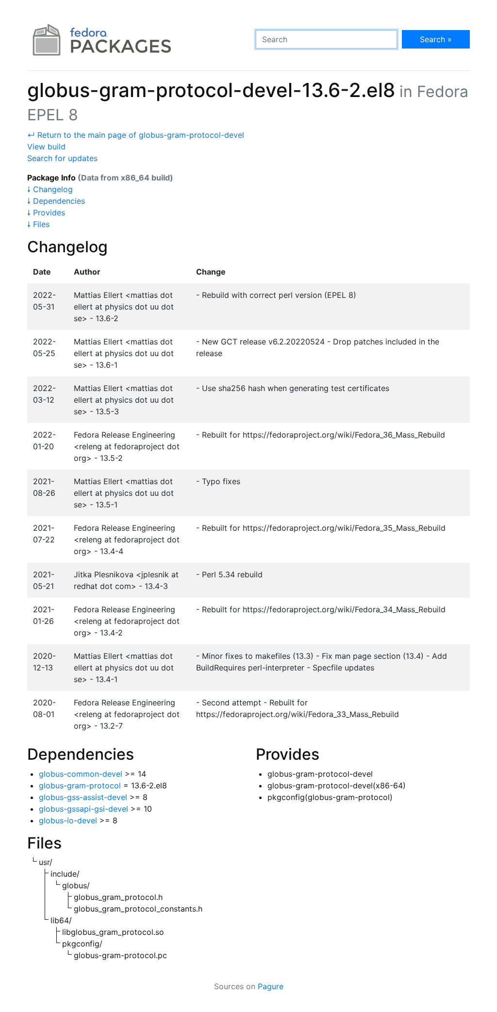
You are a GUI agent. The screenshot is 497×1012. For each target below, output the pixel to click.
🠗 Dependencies (56, 201)
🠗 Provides (46, 212)
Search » (436, 39)
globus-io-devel (68, 820)
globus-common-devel (80, 774)
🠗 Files (38, 224)
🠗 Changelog (50, 189)
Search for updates (62, 158)
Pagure (270, 986)
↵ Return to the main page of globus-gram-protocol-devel (135, 135)
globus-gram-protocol (80, 785)
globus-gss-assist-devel (83, 797)
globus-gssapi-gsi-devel (83, 809)
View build (46, 146)
